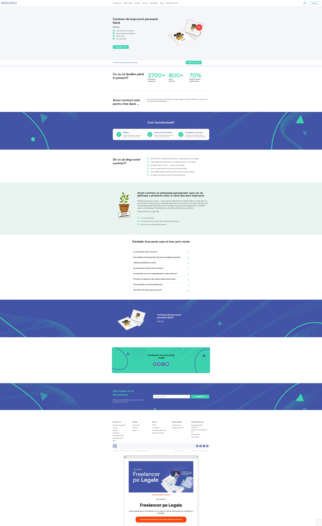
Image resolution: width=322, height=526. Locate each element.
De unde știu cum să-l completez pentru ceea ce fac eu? (155, 273)
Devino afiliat (195, 437)
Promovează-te (195, 434)
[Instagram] (163, 364)
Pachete (134, 428)
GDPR (154, 425)
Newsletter (116, 433)
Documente (136, 425)
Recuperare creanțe (158, 433)
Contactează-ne (176, 425)
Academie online (118, 438)
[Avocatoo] (9, 3)
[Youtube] (167, 364)
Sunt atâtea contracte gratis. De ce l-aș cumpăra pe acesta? (156, 257)
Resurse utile (128, 3)
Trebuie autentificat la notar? (144, 263)
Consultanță (154, 3)
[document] (161, 491)
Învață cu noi (117, 3)
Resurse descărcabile (119, 425)
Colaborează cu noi (172, 3)
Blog (161, 3)
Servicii (145, 3)
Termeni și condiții (179, 451)
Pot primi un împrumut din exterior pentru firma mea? (154, 279)
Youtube (115, 430)
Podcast (115, 428)
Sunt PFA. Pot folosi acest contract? (147, 290)
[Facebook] (154, 364)
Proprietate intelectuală (159, 430)
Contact (314, 3)
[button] (161, 252)
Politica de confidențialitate (200, 451)
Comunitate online (118, 435)
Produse (137, 3)
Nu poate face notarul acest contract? (148, 268)
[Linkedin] (159, 364)
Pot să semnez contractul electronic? (148, 284)
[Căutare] (304, 3)
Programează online (177, 428)
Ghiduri (134, 430)
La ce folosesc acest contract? (145, 252)
